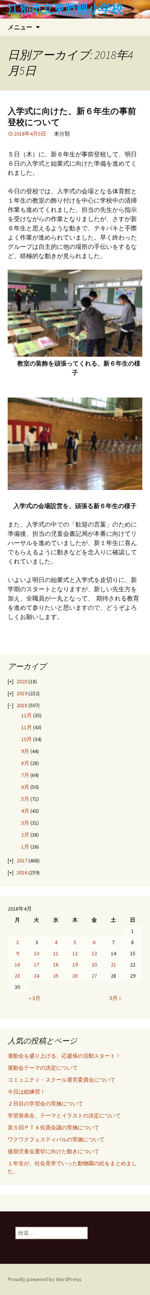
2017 (22, 860)
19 (75, 964)
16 (17, 964)
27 (94, 975)
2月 (25, 834)
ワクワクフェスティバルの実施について (56, 1139)
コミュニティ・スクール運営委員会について (61, 1079)
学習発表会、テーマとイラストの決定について (64, 1115)
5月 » (115, 998)
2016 (22, 872)
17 (36, 964)
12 (75, 953)
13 (94, 953)
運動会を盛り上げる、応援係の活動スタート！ (64, 1055)
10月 (26, 739)
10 (36, 953)
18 (55, 964)
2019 (22, 693)
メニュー (20, 27)
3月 (25, 822)
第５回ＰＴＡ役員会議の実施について (53, 1127)
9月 (25, 751)
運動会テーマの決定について (43, 1067)
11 (55, 953)
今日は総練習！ (26, 1091)
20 (94, 964)
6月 (25, 786)
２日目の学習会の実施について (45, 1103)
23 (17, 975)
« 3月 (34, 998)
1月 (25, 846)
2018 (22, 705)
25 (55, 975)
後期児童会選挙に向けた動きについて (53, 1151)
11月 (26, 727)
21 (113, 964)
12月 (26, 715)
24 (36, 975)
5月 (25, 798)
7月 (25, 775)
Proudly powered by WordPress (45, 1279)
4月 (25, 810)
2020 (22, 681)
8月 (25, 763)
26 (75, 975)
